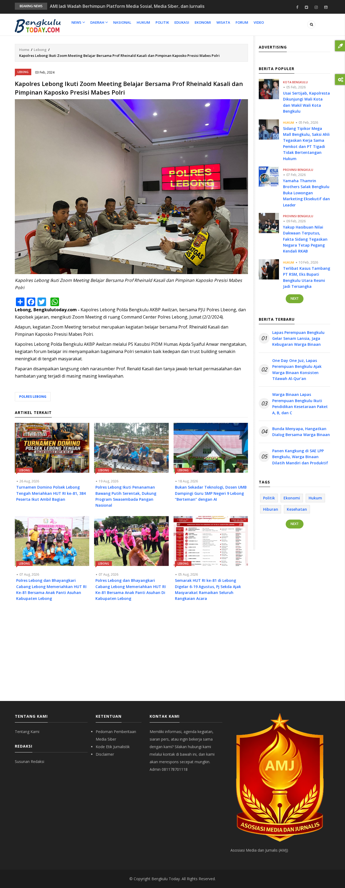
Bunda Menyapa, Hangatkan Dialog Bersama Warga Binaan (301, 431)
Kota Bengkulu (295, 82)
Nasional (122, 22)
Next (295, 298)
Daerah (97, 22)
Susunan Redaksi (29, 761)
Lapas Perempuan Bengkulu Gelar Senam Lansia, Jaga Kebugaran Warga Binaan (298, 338)
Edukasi (181, 22)
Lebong (40, 49)
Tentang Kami (27, 731)
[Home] (38, 26)
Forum (242, 22)
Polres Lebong (32, 396)
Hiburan (270, 509)
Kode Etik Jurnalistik (113, 746)
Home (24, 49)
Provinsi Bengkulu (298, 170)
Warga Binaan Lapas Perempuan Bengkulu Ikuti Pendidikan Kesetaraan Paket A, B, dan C (300, 403)
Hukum (143, 22)
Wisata (223, 22)
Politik (162, 22)
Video (259, 22)
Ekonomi (203, 22)
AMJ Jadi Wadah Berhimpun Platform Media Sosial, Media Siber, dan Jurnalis (127, 6)
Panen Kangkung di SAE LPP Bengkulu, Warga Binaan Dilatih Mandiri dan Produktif (300, 456)
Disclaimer (105, 754)
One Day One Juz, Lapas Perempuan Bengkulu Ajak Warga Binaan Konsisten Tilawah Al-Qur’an (297, 369)
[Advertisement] (131, 655)
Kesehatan (297, 509)
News (76, 22)
